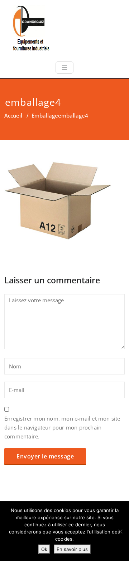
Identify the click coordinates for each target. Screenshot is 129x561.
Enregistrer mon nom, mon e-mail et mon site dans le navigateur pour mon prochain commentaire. (62, 427)
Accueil (13, 115)
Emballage (45, 115)
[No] (120, 531)
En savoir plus (72, 549)
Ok (44, 549)
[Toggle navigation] (64, 67)
